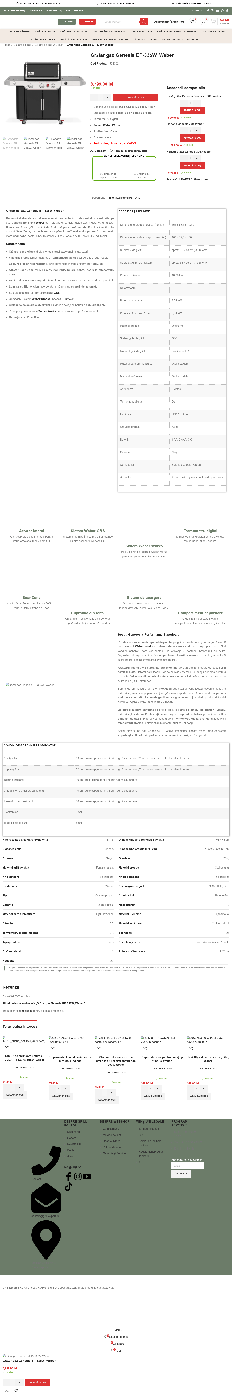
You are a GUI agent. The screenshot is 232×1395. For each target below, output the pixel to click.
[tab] (98, 198)
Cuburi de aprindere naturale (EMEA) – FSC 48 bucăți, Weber (24, 1058)
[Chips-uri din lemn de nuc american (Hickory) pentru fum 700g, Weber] (116, 1040)
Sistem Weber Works (144, 546)
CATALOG (68, 21)
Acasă (6, 45)
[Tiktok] (68, 1186)
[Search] (144, 21)
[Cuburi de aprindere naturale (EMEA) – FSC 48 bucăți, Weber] (24, 1039)
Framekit (68, 299)
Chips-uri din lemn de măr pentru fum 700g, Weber (70, 1059)
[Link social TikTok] (227, 10)
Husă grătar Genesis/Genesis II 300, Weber (193, 96)
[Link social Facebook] (208, 10)
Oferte (89, 21)
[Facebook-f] (68, 1176)
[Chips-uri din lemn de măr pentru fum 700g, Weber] (70, 1040)
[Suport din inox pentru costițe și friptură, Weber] (162, 1040)
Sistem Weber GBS (88, 531)
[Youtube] (87, 1176)
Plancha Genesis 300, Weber (184, 124)
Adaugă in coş (135, 97)
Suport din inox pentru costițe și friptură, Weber (162, 1059)
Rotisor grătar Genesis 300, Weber (188, 152)
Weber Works (144, 647)
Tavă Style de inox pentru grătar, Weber (208, 1059)
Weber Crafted (41, 299)
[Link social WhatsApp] (222, 10)
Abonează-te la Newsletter (187, 1160)
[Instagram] (77, 1176)
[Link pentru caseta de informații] (14, 10)
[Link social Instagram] (212, 10)
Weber (59, 211)
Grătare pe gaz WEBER (49, 45)
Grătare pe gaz (22, 45)
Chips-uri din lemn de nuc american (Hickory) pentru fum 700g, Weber (116, 1061)
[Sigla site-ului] (28, 21)
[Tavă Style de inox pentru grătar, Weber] (208, 1040)
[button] (192, 110)
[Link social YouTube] (217, 10)
